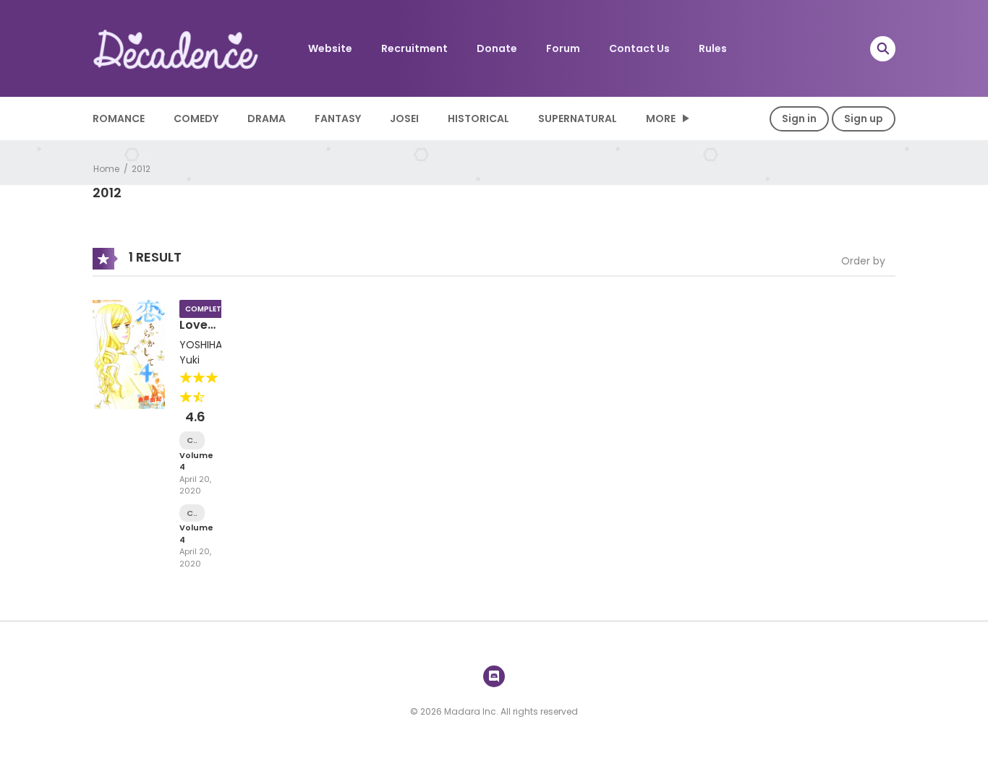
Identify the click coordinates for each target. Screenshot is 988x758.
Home (106, 169)
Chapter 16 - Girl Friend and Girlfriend (192, 513)
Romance (119, 118)
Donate (497, 48)
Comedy (196, 118)
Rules (713, 48)
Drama (266, 118)
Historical (478, 118)
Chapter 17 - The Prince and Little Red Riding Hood (192, 440)
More (661, 118)
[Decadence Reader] (176, 47)
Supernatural (577, 118)
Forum (563, 48)
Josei (404, 118)
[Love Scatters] (129, 353)
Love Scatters (205, 331)
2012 (141, 169)
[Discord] (494, 676)
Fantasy (338, 118)
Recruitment (414, 48)
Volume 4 (196, 461)
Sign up (863, 118)
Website (330, 48)
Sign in (799, 118)
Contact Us (639, 48)
